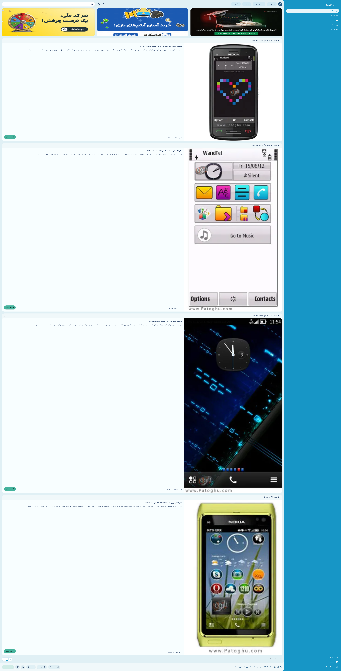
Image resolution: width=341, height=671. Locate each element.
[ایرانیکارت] (142, 22)
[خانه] (280, 4)
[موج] (236, 22)
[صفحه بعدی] (4, 659)
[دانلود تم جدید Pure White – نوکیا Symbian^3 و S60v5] (233, 229)
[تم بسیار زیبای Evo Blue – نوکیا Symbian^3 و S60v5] (233, 405)
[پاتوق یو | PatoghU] (330, 4)
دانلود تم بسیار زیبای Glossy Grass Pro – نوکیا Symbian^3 (163, 503)
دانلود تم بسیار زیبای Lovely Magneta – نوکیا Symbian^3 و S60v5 (161, 46)
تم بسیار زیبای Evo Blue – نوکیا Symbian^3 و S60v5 (165, 321)
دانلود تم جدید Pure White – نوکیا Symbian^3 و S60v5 (164, 151)
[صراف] (48, 22)
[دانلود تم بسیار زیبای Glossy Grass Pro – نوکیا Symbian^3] (233, 577)
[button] (7, 659)
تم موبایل (269, 41)
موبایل (275, 41)
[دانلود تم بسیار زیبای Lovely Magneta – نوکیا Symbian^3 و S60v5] (233, 92)
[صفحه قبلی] (10, 659)
